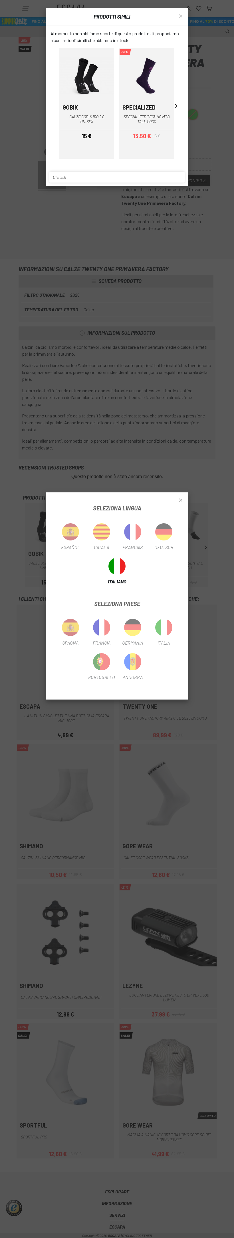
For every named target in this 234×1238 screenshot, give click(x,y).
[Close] (180, 500)
